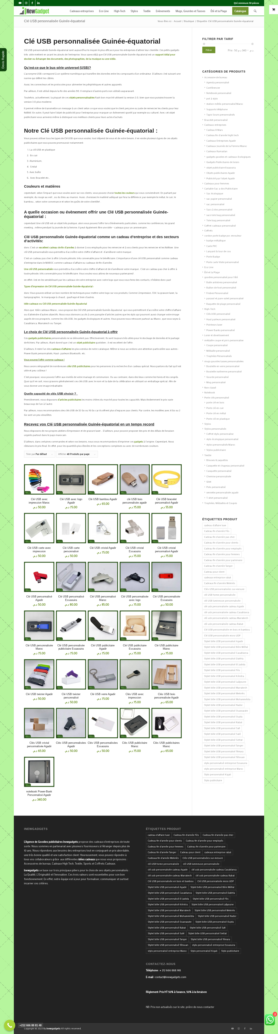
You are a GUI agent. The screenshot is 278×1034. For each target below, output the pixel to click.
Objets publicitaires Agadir (220, 172)
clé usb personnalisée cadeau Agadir (224, 606)
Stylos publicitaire (216, 449)
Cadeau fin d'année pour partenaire (223, 560)
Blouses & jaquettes (217, 460)
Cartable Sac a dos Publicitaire (221, 188)
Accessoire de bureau (215, 77)
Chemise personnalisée (218, 476)
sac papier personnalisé (219, 198)
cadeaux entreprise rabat (217, 577)
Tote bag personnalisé (218, 220)
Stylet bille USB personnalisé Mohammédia (227, 699)
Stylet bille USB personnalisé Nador (223, 705)
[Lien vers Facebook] (32, 3)
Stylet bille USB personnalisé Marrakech (225, 687)
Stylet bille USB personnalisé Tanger (223, 745)
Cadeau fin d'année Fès (216, 531)
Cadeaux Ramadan (216, 151)
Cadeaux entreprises (215, 124)
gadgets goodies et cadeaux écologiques (228, 156)
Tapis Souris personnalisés (220, 114)
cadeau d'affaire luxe (215, 525)
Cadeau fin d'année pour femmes (222, 554)
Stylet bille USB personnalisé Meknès (224, 693)
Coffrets (208, 230)
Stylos (207, 423)
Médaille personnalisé (218, 350)
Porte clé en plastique (218, 418)
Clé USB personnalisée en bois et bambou (227, 629)
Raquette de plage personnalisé (223, 303)
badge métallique (215, 240)
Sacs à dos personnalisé (219, 209)
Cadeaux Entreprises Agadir (221, 140)
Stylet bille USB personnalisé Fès (222, 670)
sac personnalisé (215, 204)
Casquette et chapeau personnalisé (225, 465)
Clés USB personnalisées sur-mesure (224, 589)
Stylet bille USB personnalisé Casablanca (226, 652)
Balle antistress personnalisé (221, 282)
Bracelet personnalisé (216, 119)
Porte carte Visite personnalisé (222, 262)
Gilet (208, 481)
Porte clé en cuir (215, 407)
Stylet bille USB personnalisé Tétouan (224, 757)
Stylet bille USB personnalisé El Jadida (224, 664)
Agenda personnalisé (217, 82)
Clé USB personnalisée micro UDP (222, 635)
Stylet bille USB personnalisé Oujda (223, 716)
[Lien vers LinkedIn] (38, 3)
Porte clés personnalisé (216, 397)
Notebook (209, 392)
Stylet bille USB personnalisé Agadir (223, 641)
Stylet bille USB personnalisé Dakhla (223, 658)
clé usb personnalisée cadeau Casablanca (226, 612)
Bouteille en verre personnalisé (222, 366)
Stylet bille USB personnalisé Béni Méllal (226, 647)
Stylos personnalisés (215, 428)
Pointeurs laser (214, 324)
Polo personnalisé (215, 486)
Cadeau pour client (214, 571)
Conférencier (213, 87)
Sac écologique (214, 193)
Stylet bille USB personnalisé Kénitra (224, 676)
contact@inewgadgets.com (170, 977)
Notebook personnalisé (218, 93)
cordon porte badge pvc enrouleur (222, 235)
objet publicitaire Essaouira (221, 167)
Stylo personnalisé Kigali (217, 774)
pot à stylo (212, 98)
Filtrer (209, 50)
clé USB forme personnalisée (219, 594)
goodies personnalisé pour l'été (221, 277)
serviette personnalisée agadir (222, 492)
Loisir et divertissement (216, 335)
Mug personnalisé (215, 382)
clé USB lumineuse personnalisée (222, 600)
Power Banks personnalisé (220, 330)
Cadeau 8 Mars (214, 129)
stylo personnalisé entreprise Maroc (223, 768)
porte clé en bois (215, 402)
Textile (207, 455)
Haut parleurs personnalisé (220, 319)
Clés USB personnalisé (218, 313)
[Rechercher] (255, 10)
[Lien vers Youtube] (20, 3)
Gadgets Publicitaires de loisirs (222, 162)
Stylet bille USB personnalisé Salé (222, 734)
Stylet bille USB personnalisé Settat (223, 739)
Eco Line (208, 267)
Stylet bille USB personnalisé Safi (222, 728)
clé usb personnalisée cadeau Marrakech (226, 618)
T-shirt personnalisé (217, 497)
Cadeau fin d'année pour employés (223, 548)
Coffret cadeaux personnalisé (220, 225)
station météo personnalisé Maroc (224, 103)
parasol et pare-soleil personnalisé (224, 298)
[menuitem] (81, 10)
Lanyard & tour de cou (218, 251)
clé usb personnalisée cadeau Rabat (223, 624)
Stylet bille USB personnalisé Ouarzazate (226, 710)
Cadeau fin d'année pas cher (219, 537)
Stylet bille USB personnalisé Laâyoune (225, 681)
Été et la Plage (212, 272)
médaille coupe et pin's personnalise (223, 340)
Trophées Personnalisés (219, 356)
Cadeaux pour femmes (216, 183)
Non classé (210, 387)
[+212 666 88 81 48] (9, 1025)
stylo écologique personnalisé (222, 439)
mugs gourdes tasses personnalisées (223, 361)
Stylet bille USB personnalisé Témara (223, 751)
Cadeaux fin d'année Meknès (219, 583)
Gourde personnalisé (217, 376)
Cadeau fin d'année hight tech (222, 135)
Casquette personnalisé (218, 470)
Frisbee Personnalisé (217, 293)
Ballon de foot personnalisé (221, 287)
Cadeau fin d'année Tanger (218, 565)
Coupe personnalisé (217, 345)
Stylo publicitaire (213, 780)
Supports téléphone (217, 109)
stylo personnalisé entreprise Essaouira (225, 763)
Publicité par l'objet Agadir (220, 178)
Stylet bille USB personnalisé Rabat (223, 722)
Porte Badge (213, 256)
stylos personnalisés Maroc (220, 444)
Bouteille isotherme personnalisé (224, 371)
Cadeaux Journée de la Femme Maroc (226, 145)
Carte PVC (211, 246)
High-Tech (209, 308)
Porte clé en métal (216, 413)
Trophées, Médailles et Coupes (220, 503)
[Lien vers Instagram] (26, 3)
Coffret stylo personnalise (219, 433)
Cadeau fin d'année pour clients (221, 542)
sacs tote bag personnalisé (220, 215)
